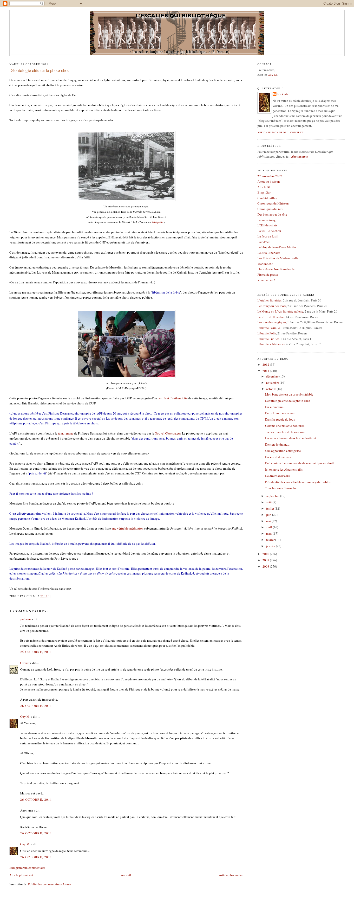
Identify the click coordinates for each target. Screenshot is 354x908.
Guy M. (25, 716)
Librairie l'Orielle (268, 328)
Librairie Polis (266, 333)
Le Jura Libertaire (268, 252)
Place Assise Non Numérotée (276, 269)
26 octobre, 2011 (36, 705)
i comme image (267, 220)
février (270, 539)
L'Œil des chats (267, 225)
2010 (266, 554)
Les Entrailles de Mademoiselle (277, 258)
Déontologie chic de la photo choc (39, 70)
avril (269, 527)
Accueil (126, 875)
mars (269, 533)
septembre (273, 496)
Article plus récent (21, 875)
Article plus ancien (231, 875)
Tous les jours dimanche (280, 488)
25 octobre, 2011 (36, 652)
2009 (266, 560)
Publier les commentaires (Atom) (49, 884)
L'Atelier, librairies (269, 300)
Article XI (263, 187)
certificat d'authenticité (173, 398)
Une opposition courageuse (283, 450)
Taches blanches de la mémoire (285, 432)
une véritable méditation (127, 528)
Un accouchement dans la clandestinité (290, 438)
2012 (266, 364)
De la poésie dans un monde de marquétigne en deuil (299, 463)
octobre (271, 389)
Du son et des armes (278, 457)
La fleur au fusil (267, 236)
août (269, 502)
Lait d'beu (263, 242)
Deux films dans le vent (280, 413)
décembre (272, 376)
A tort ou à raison (268, 181)
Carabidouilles (267, 198)
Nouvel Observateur (168, 433)
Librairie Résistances (271, 344)
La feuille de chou (269, 231)
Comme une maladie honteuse (284, 425)
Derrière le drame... (277, 444)
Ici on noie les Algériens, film (284, 469)
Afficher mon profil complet (280, 132)
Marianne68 (265, 264)
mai (269, 521)
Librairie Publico (268, 339)
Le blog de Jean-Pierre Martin (276, 247)
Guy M (272, 74)
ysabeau (25, 619)
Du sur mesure (274, 407)
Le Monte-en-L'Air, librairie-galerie (280, 311)
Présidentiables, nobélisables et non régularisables (297, 482)
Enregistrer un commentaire (27, 867)
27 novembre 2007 (269, 176)
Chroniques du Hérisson (273, 203)
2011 (266, 371)
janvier (271, 546)
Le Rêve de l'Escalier (270, 317)
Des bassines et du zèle (272, 214)
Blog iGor (263, 192)
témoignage (65, 433)
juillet (270, 508)
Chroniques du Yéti (270, 209)
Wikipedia (157, 222)
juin (269, 514)
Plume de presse (267, 274)
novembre (273, 382)
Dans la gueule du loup (280, 419)
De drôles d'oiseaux (277, 475)
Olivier (24, 663)
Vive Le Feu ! (266, 280)
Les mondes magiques (271, 322)
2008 (266, 566)
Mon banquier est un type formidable (289, 394)
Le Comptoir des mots (271, 306)
